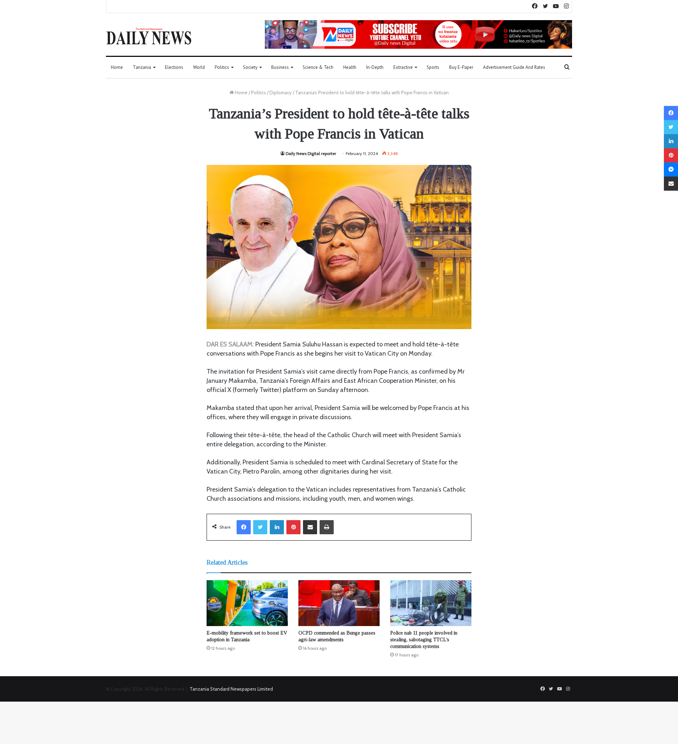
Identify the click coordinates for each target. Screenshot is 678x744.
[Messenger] (671, 169)
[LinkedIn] (277, 527)
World (199, 67)
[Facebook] (244, 527)
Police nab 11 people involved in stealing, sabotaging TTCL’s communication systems (423, 639)
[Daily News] (149, 36)
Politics (222, 67)
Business (280, 67)
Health (349, 67)
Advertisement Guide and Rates (514, 67)
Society (250, 67)
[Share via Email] (310, 527)
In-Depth (374, 67)
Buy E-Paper (461, 67)
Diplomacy (280, 92)
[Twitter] (260, 527)
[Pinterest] (293, 527)
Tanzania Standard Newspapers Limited (231, 689)
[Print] (327, 527)
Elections (174, 67)
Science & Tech (318, 67)
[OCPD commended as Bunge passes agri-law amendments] (339, 603)
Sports (433, 67)
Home (117, 67)
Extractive (403, 67)
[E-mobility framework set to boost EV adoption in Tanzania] (247, 603)
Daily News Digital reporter (311, 153)
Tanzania (142, 67)
